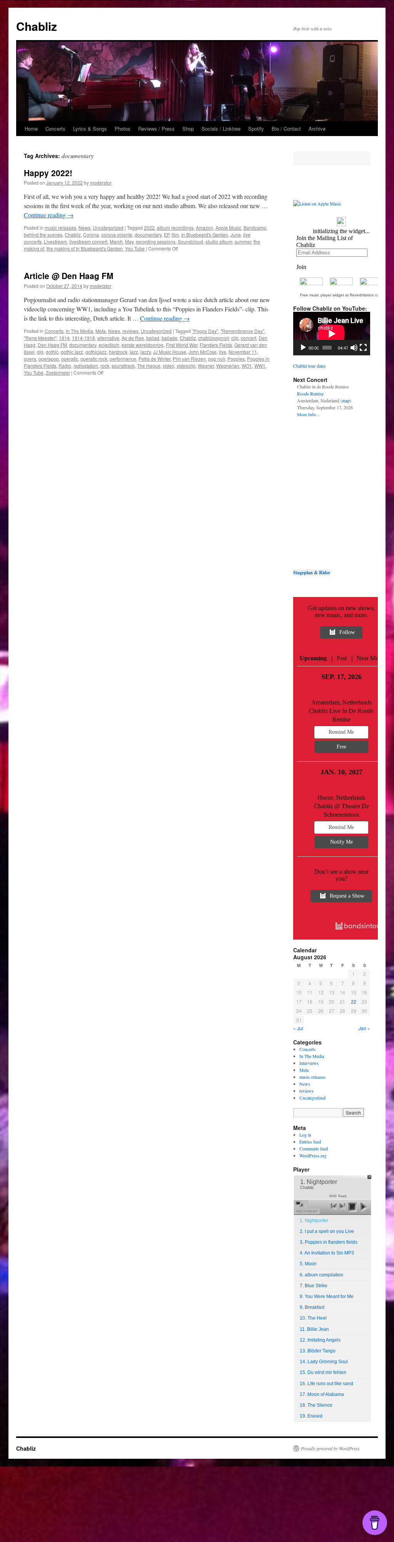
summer (243, 241)
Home (31, 128)
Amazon (204, 227)
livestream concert (88, 241)
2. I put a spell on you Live (327, 1231)
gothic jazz (72, 351)
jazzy (145, 351)
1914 (64, 338)
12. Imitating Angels (320, 1340)
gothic (52, 351)
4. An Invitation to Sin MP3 (327, 1253)
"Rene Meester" (40, 338)
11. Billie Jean (314, 1329)
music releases (60, 227)
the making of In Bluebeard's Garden (85, 248)
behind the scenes (43, 234)
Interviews (309, 1063)
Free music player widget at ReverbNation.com (341, 295)
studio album (218, 241)
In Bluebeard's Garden (204, 234)
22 (353, 1001)
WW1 (259, 365)
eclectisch (108, 344)
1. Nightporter (314, 1220)
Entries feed (310, 1141)
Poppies (236, 358)
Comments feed (313, 1148)
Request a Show (347, 896)
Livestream (55, 241)
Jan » (364, 1028)
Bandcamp (255, 227)
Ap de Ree (133, 338)
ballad (152, 338)
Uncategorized (108, 227)
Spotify (256, 128)
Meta (100, 331)
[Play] (303, 347)
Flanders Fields (216, 344)
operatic (69, 358)
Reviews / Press (156, 128)
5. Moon (308, 1263)
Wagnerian (227, 365)
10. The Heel (313, 1318)
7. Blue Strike (313, 1285)
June (235, 234)
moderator (101, 182)
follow (347, 632)
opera (30, 358)
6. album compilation (321, 1275)
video (168, 365)
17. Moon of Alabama (322, 1394)
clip (235, 338)
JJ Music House (169, 351)
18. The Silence (316, 1405)
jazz (134, 351)
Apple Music (228, 227)
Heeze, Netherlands (341, 797)
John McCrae (203, 351)
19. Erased (311, 1416)
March (116, 241)
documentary (148, 234)
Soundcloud (190, 241)
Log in (305, 1135)
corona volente (116, 234)
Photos (122, 128)
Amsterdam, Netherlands (341, 702)
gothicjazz (96, 351)
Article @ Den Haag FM (69, 275)
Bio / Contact (286, 128)
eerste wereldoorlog (143, 344)
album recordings (175, 227)
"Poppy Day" (205, 331)
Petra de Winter (154, 358)
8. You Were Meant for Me (327, 1296)
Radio (64, 365)
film (175, 234)
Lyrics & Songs (90, 128)
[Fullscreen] (363, 347)
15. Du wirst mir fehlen (323, 1372)
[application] (331, 333)
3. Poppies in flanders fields (328, 1242)
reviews (130, 331)
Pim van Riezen (189, 358)
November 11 (243, 351)
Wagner (206, 365)
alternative (108, 338)
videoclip (186, 365)
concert (248, 338)
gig (40, 351)
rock (104, 365)
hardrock (118, 351)
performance (123, 358)
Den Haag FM (52, 344)
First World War (181, 344)
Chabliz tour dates (309, 366)
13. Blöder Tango (318, 1351)
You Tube (135, 248)
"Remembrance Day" (242, 331)
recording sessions (155, 241)
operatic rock (93, 358)
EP (166, 234)
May (129, 241)
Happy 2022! (48, 172)
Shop (188, 128)
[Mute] (354, 347)
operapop (48, 358)
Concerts (55, 128)
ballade (169, 338)
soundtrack (123, 365)
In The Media (79, 331)
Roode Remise (310, 393)
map (346, 400)
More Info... (308, 414)
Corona (91, 234)
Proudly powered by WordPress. (331, 1448)
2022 (149, 227)
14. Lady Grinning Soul (324, 1361)
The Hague (148, 365)
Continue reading (48, 215)
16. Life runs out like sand (326, 1383)
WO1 (247, 365)
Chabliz (36, 26)
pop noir (216, 358)
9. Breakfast (312, 1307)
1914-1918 (83, 338)
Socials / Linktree (221, 128)
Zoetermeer (58, 372)
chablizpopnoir (213, 338)
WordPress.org (313, 1155)
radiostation (85, 365)
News (84, 227)
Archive (317, 128)
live (222, 351)
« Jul (298, 1028)
